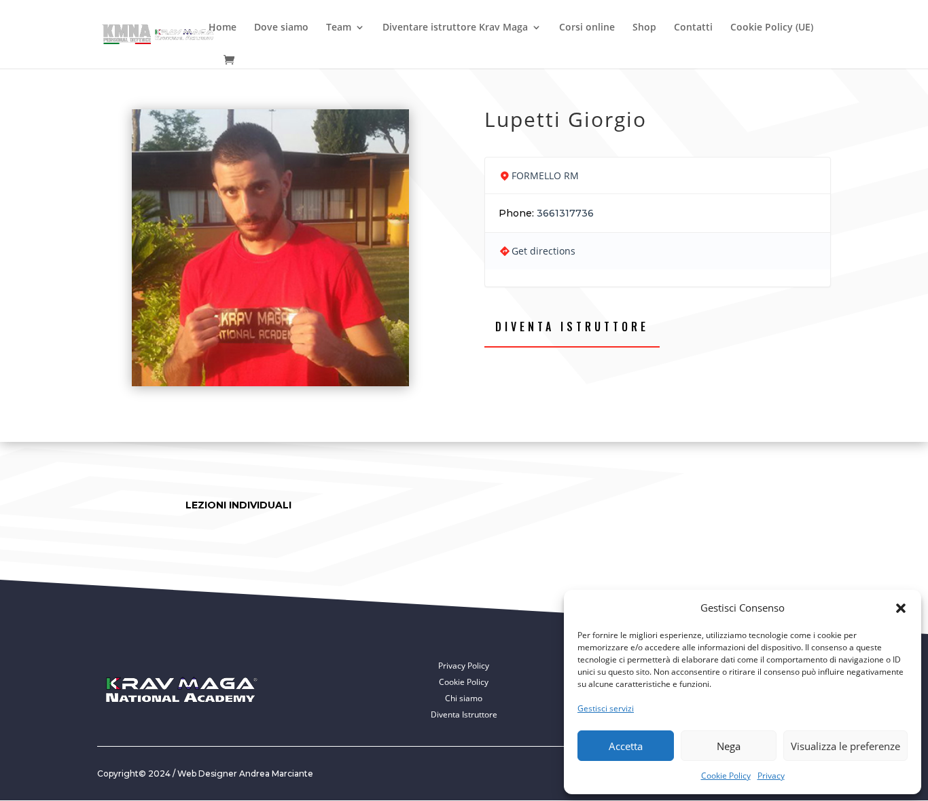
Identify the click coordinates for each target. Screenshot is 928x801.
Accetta (626, 746)
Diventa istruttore (572, 326)
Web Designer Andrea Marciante (245, 773)
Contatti (693, 27)
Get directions (543, 250)
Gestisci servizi (605, 708)
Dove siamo (281, 27)
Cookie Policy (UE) (771, 27)
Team (338, 27)
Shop (644, 27)
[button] (901, 608)
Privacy (771, 775)
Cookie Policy (726, 775)
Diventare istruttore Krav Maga (455, 27)
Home (222, 27)
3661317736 (565, 213)
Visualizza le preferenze (845, 746)
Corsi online (587, 27)
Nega (728, 746)
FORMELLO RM (545, 175)
